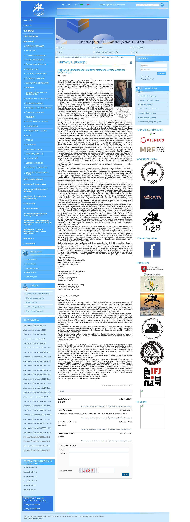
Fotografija (32, 126)
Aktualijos (31, 51)
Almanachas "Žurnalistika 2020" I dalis (37, 410)
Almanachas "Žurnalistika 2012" (35, 343)
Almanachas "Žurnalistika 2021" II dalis (37, 423)
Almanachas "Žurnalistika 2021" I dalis (37, 419)
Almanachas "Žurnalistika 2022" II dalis (37, 432)
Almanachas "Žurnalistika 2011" (34, 339)
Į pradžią (28, 20)
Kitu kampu (31, 145)
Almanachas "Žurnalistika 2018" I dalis (37, 392)
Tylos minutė (32, 158)
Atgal (62, 391)
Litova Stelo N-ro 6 (30, 490)
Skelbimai (30, 87)
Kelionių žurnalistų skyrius (35, 298)
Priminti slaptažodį (147, 79)
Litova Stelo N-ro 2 (30, 472)
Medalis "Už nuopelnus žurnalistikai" (36, 93)
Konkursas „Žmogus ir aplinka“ (151, 122)
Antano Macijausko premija (149, 109)
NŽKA (61, 52)
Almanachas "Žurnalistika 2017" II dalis (37, 388)
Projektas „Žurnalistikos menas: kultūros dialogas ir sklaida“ (38, 222)
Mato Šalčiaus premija (148, 113)
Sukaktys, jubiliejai (34, 154)
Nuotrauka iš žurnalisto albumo (36, 190)
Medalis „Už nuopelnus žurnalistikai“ (35, 197)
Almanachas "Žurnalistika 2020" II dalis (37, 415)
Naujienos (29, 41)
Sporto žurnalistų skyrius (34, 311)
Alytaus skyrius (31, 277)
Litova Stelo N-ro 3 (30, 476)
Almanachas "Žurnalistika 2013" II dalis (37, 352)
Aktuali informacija (35, 46)
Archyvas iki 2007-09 (32, 509)
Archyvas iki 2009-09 (32, 505)
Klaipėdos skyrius (32, 268)
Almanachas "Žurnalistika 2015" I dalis (37, 366)
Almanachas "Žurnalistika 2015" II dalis (37, 370)
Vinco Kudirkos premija (148, 96)
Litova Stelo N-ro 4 (30, 481)
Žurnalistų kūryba (34, 103)
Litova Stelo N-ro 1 (30, 467)
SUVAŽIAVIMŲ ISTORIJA (33, 179)
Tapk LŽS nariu (31, 36)
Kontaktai (29, 31)
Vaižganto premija (146, 104)
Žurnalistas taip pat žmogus (39, 108)
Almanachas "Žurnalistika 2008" (34, 325)
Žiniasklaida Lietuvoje (36, 64)
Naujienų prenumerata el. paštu (37, 173)
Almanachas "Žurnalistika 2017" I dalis (37, 383)
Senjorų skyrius (31, 302)
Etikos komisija (31, 209)
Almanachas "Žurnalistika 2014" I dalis (37, 357)
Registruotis (145, 76)
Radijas (29, 140)
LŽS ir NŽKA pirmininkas (36, 55)
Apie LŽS (28, 26)
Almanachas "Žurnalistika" (38, 98)
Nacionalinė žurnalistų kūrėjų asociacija (35, 215)
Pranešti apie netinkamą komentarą (93, 406)
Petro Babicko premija (148, 117)
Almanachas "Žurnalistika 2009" (34, 330)
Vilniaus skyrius (31, 259)
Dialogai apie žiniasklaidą (37, 83)
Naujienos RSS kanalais (36, 168)
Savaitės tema (32, 69)
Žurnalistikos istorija (36, 131)
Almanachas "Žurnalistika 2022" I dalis (37, 428)
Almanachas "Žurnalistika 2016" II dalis (37, 379)
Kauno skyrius (31, 264)
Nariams (136, 52)
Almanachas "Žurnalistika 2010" (34, 334)
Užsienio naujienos (34, 163)
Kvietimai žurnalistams (35, 184)
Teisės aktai (29, 203)
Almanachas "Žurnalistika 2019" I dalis (37, 401)
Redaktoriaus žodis (35, 60)
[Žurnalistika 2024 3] (23, 448)
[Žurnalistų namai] (152, 258)
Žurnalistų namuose (35, 78)
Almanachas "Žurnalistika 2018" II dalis (37, 397)
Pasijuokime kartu (34, 149)
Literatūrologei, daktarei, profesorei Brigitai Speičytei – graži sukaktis (100, 57)
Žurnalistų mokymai (35, 112)
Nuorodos (29, 238)
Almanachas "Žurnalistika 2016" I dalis (37, 374)
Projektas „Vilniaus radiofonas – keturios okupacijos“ (35, 231)
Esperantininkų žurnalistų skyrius (37, 294)
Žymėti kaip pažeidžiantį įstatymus (119, 406)
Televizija (30, 117)
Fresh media (37, 518)
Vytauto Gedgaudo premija (149, 100)
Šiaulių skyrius (31, 272)
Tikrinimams (29, 244)
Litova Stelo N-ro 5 (30, 485)
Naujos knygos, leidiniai (37, 121)
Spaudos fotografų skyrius (35, 307)
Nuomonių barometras (36, 74)
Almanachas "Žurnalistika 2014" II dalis (37, 361)
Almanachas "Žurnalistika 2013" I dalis (37, 348)
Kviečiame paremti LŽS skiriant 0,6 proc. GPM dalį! (111, 42)
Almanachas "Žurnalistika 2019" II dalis (37, 406)
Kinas (28, 135)
